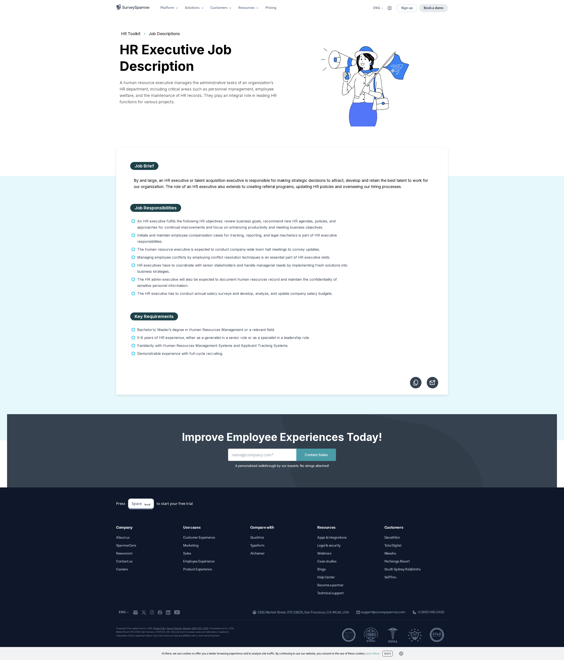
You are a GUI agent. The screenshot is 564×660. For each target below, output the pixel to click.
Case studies (326, 561)
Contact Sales (316, 455)
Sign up (407, 8)
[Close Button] (401, 653)
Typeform (257, 545)
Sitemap (187, 628)
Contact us (124, 561)
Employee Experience (198, 561)
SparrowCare (126, 545)
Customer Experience (199, 538)
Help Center (326, 577)
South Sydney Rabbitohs (402, 569)
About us (123, 538)
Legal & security (329, 545)
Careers (122, 569)
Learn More (372, 653)
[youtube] (177, 612)
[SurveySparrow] (133, 7)
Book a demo (433, 8)
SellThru (390, 577)
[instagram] (152, 612)
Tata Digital (392, 545)
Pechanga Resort (397, 561)
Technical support (330, 593)
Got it (387, 653)
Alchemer (257, 553)
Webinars (324, 553)
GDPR (194, 628)
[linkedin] (168, 612)
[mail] (135, 612)
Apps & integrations (332, 538)
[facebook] (160, 612)
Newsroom (124, 553)
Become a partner (330, 585)
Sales (187, 553)
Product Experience (197, 569)
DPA (200, 628)
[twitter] (143, 612)
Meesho (390, 553)
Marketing (190, 545)
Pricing (270, 8)
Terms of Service (174, 628)
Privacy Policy (159, 628)
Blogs (321, 569)
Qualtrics (257, 538)
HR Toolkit (130, 33)
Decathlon (392, 538)
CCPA (206, 628)
